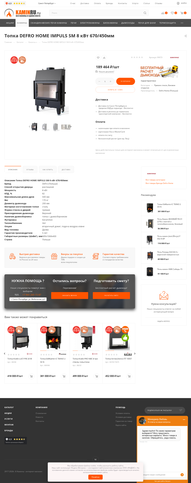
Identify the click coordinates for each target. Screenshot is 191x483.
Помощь (120, 407)
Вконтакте (95, 459)
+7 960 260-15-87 (28, 296)
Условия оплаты (123, 413)
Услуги (8, 419)
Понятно (95, 477)
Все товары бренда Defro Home (159, 183)
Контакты (40, 421)
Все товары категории (155, 180)
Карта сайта (121, 425)
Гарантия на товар (124, 421)
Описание (12, 170)
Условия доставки (123, 417)
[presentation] (29, 127)
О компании (41, 413)
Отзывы (30, 170)
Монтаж (9, 424)
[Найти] (145, 13)
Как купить (48, 170)
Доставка (66, 170)
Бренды (8, 430)
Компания (41, 407)
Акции (8, 413)
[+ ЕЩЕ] (182, 23)
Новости (39, 417)
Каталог (9, 407)
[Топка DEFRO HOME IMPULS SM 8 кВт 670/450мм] (50, 91)
